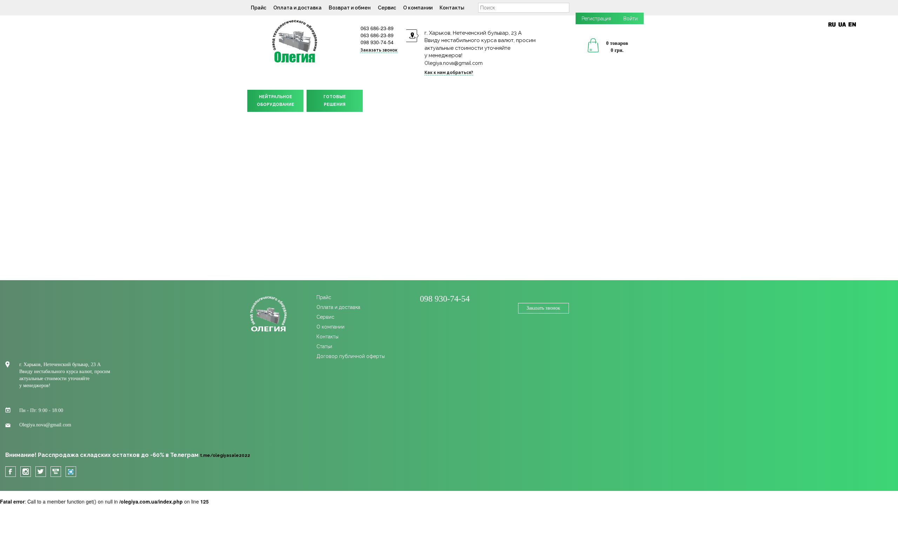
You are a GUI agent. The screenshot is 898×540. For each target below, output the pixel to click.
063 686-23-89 (377, 28)
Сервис (387, 8)
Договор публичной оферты (350, 356)
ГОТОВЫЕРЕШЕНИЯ (334, 100)
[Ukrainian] (842, 24)
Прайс (258, 8)
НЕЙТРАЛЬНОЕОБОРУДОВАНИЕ (275, 100)
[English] (852, 24)
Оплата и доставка (297, 8)
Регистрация (596, 18)
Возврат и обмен (350, 8)
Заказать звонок (543, 308)
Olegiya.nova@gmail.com (453, 63)
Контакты (452, 8)
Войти (630, 18)
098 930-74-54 (377, 42)
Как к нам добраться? (448, 72)
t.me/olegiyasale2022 (225, 455)
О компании (418, 8)
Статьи (324, 346)
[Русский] (831, 24)
